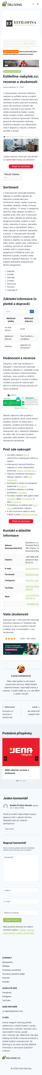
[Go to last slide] (5, 758)
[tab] (17, 780)
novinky (22, 486)
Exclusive (16, 502)
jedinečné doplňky (29, 514)
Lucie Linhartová (21, 675)
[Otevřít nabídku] (33, 3)
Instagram (6, 996)
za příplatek (27, 499)
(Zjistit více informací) (29, 43)
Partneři (6, 978)
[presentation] (21, 752)
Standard (11, 499)
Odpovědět (9, 829)
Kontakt (5, 982)
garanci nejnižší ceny (26, 470)
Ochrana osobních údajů (13, 974)
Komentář (9, 857)
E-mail (7, 901)
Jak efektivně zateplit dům (33, 710)
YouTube (6, 1000)
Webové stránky (11, 913)
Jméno (8, 890)
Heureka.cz (23, 408)
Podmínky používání (11, 970)
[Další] (36, 758)
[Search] (32, 311)
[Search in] (35, 311)
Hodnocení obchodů (12, 71)
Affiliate (5, 966)
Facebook (6, 992)
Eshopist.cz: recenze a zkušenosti (8, 712)
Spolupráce (7, 962)
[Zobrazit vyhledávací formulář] (38, 4)
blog (25, 455)
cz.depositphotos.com (12, 1011)
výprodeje (21, 492)
